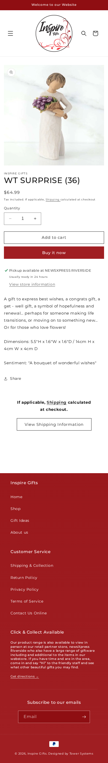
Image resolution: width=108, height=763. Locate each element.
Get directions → (24, 676)
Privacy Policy (24, 589)
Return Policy (23, 577)
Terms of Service (27, 601)
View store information (32, 284)
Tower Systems (81, 753)
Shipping (53, 199)
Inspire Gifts (37, 753)
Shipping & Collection (31, 565)
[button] (10, 33)
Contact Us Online (28, 613)
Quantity (12, 208)
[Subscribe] (84, 717)
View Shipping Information (54, 424)
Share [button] (15, 378)
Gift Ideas (19, 520)
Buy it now (54, 252)
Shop (15, 508)
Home (16, 496)
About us (19, 532)
